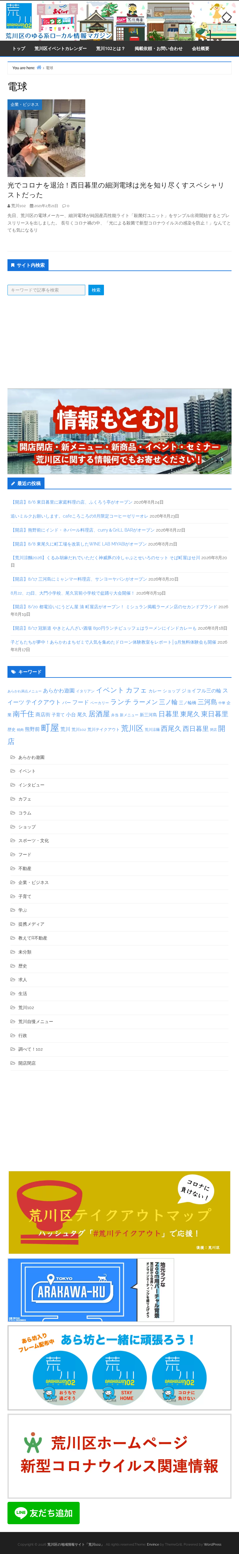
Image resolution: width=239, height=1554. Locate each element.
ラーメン (145, 702)
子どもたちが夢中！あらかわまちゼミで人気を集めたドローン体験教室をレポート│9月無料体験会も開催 (113, 642)
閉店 (213, 729)
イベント (110, 690)
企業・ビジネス (25, 104)
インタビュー (31, 784)
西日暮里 (196, 728)
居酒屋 (99, 713)
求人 (22, 979)
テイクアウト (43, 702)
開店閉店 (27, 1063)
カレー (155, 690)
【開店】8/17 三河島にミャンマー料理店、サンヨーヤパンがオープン (79, 579)
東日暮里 (214, 714)
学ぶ (22, 910)
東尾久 (190, 714)
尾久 (82, 715)
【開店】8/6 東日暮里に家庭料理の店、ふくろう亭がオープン (72, 502)
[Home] (38, 67)
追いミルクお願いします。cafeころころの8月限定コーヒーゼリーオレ (79, 516)
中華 (221, 703)
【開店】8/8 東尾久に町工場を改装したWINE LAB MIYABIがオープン (79, 543)
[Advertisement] (119, 341)
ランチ (121, 702)
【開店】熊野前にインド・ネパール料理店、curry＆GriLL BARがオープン (83, 530)
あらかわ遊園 (59, 690)
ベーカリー (99, 703)
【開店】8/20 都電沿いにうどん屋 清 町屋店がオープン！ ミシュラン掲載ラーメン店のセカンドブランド (114, 606)
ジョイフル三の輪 (201, 691)
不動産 (24, 868)
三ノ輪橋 (187, 702)
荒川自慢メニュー (35, 1021)
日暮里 (168, 714)
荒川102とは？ (110, 48)
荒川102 (79, 729)
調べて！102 (30, 1049)
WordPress (212, 1545)
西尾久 (171, 728)
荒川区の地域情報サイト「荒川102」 (75, 1545)
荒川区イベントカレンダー (61, 48)
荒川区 (132, 728)
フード (80, 702)
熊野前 (32, 729)
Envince (153, 1545)
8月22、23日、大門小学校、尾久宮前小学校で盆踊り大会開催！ (73, 593)
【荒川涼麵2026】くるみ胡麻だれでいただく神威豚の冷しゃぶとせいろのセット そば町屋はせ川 (105, 557)
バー (66, 702)
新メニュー (129, 715)
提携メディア (31, 924)
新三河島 (148, 714)
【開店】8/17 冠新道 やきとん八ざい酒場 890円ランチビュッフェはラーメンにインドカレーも (104, 628)
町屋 (50, 727)
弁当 (115, 715)
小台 (71, 715)
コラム (24, 812)
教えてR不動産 (32, 938)
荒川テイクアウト (103, 729)
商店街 (42, 715)
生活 (22, 993)
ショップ (171, 690)
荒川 (65, 729)
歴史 (11, 729)
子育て (58, 714)
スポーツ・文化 (33, 840)
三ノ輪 (168, 702)
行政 (22, 1035)
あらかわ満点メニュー (24, 691)
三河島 (207, 702)
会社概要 (200, 48)
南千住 (23, 714)
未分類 (24, 951)
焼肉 (20, 730)
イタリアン (85, 691)
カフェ (136, 690)
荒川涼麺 (152, 729)
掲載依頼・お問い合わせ (159, 48)
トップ (18, 48)
